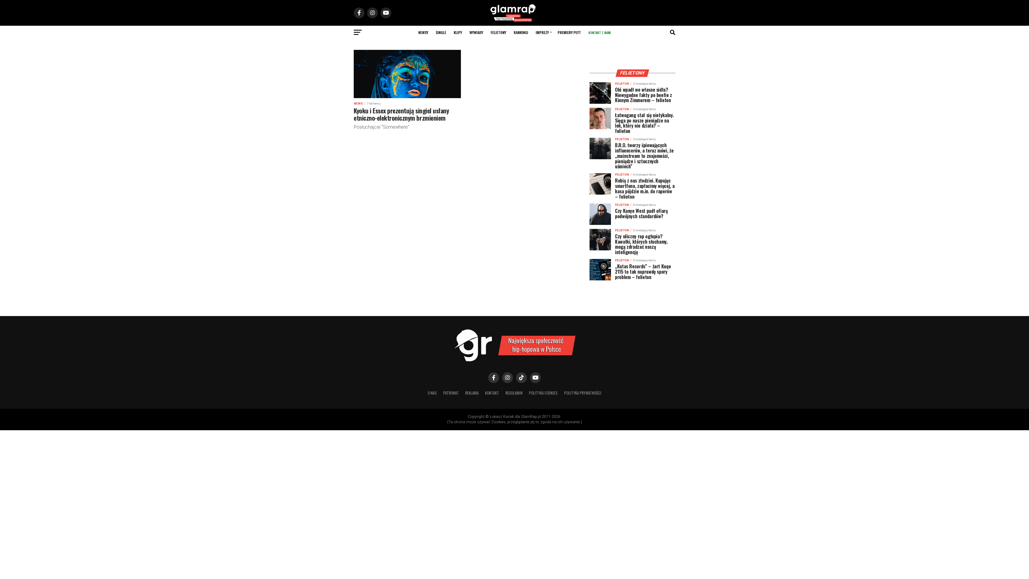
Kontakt (492, 393)
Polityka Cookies (543, 393)
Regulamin (514, 393)
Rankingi (521, 32)
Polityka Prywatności (582, 393)
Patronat (451, 393)
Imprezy (542, 32)
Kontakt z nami (599, 32)
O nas (432, 393)
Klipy (458, 32)
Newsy (423, 32)
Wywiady (476, 32)
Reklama (472, 393)
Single (441, 32)
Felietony (498, 32)
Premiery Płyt (569, 32)
